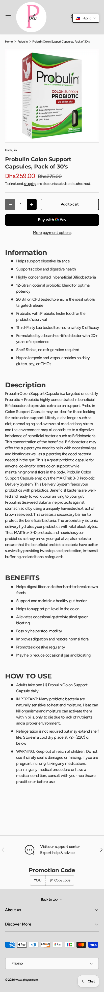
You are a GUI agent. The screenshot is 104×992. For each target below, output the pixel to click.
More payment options (52, 232)
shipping (30, 184)
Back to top (49, 899)
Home (9, 41)
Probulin (22, 41)
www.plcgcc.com (26, 979)
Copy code (62, 880)
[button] (86, 18)
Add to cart (70, 204)
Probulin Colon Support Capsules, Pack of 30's (61, 41)
